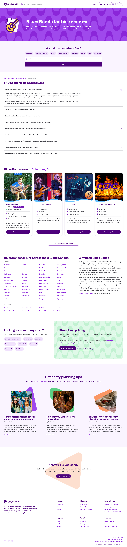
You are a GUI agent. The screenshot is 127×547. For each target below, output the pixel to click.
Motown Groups (10, 344)
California (7, 274)
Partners (60, 509)
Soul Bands (19, 349)
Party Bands (33, 344)
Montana (42, 268)
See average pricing (85, 348)
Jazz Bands (38, 339)
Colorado (7, 277)
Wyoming (60, 299)
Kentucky (25, 277)
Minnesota (25, 296)
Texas (59, 277)
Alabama (7, 265)
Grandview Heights (42, 53)
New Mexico (43, 283)
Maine (24, 283)
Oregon (41, 299)
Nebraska (42, 271)
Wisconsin (60, 296)
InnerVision (71, 204)
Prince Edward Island (46, 311)
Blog (58, 507)
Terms (114, 537)
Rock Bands (8, 349)
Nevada (42, 274)
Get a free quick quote (68, 348)
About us (60, 504)
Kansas (24, 274)
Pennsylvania (61, 265)
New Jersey (43, 280)
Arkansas (7, 271)
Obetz (83, 53)
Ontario (42, 308)
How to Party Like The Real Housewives (60, 418)
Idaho (6, 299)
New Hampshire (44, 277)
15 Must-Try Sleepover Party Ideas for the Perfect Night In (104, 418)
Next (63, 64)
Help (58, 521)
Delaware (7, 283)
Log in (94, 4)
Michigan (25, 292)
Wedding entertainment (112, 512)
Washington (61, 289)
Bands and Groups (21, 78)
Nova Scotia (26, 311)
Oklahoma (42, 296)
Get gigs (83, 521)
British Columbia (9, 311)
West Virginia (61, 292)
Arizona (7, 268)
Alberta (6, 308)
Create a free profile (63, 476)
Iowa (23, 271)
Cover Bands (28, 339)
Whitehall (75, 53)
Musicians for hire (110, 509)
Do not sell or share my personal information (109, 541)
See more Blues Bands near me (63, 243)
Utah (58, 280)
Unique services (109, 524)
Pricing (82, 524)
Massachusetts (27, 289)
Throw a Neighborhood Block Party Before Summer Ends (19, 418)
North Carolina (44, 289)
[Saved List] (116, 4)
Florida (6, 289)
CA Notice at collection (115, 539)
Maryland (25, 286)
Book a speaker (109, 507)
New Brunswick (27, 308)
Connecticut (8, 280)
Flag (89, 53)
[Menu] (121, 4)
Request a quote (86, 509)
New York (42, 286)
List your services (105, 4)
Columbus (29, 53)
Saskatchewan (62, 311)
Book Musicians (9, 78)
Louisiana (25, 280)
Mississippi (25, 299)
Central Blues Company (106, 204)
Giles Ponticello (12, 204)
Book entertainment (111, 504)
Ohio (41, 292)
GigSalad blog (41, 381)
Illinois (24, 265)
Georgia (7, 292)
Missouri (42, 265)
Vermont (60, 283)
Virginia (59, 286)
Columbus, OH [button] (41, 169)
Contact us (60, 524)
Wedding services (110, 526)
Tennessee (61, 274)
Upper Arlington (63, 53)
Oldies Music (22, 344)
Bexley (53, 53)
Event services (109, 521)
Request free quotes (86, 293)
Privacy (120, 537)
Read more (7, 435)
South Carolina (62, 271)
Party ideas (84, 507)
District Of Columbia (11, 286)
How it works (84, 504)
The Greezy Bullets (43, 204)
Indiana (24, 268)
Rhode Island (61, 268)
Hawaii (6, 296)
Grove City (97, 53)
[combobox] (40, 4)
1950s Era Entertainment (12, 339)
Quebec (59, 308)
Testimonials (84, 526)
